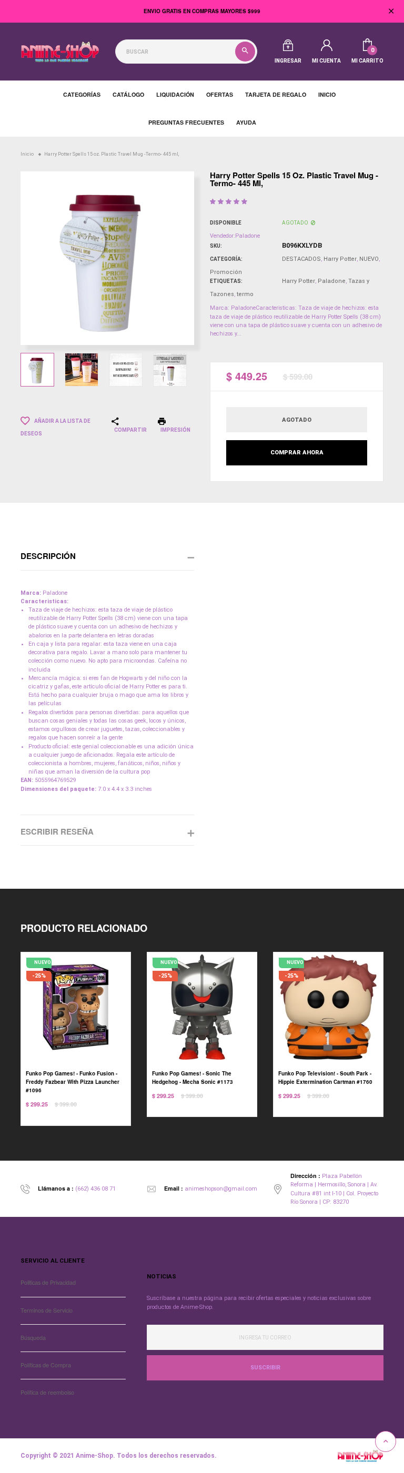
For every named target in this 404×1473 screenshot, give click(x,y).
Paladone (332, 281)
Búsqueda (33, 1338)
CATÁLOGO (128, 94)
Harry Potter (340, 259)
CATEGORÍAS (81, 94)
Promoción (226, 272)
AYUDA (246, 122)
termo (245, 294)
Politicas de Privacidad (48, 1282)
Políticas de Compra (46, 1365)
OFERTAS (219, 94)
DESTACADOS (301, 259)
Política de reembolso (47, 1392)
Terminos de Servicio (47, 1310)
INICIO (327, 94)
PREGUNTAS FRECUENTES (186, 122)
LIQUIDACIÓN (175, 94)
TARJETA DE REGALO (275, 94)
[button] (229, 201)
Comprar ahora (297, 452)
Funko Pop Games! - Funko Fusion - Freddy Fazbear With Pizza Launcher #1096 (72, 1082)
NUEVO (369, 259)
